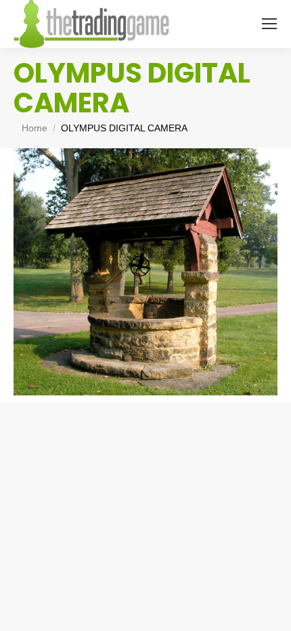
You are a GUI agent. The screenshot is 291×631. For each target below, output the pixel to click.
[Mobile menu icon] (269, 24)
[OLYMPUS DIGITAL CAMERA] (145, 272)
